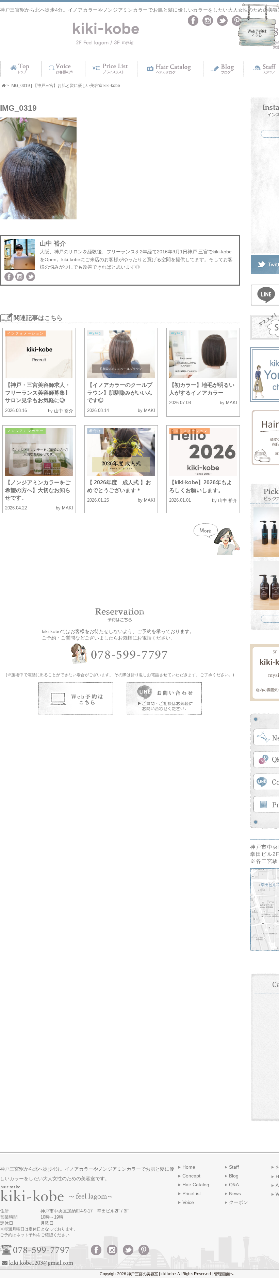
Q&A (234, 1184)
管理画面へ (224, 1274)
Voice (188, 1202)
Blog (234, 1175)
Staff (234, 1167)
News (235, 1193)
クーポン (238, 1202)
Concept (191, 1175)
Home (188, 1167)
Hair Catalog (195, 1184)
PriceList (191, 1193)
